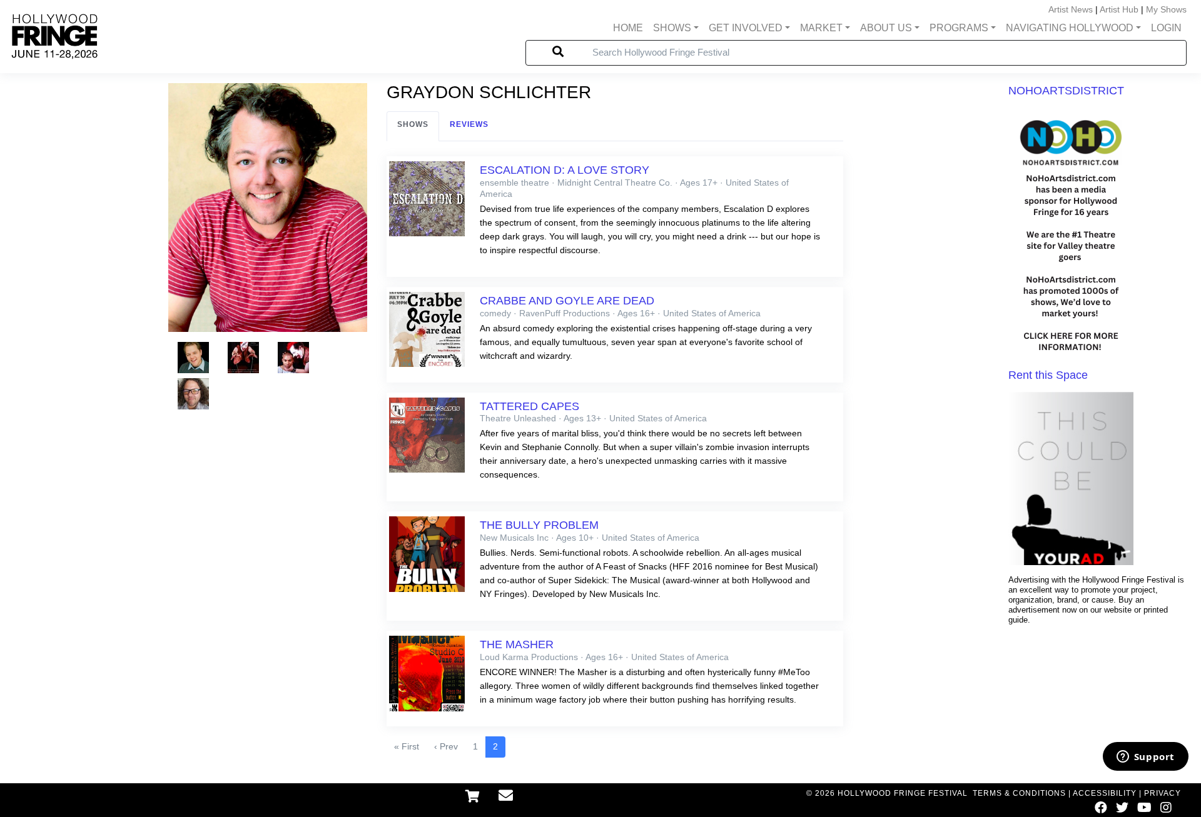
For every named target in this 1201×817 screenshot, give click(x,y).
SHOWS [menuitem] (672, 28)
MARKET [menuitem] (821, 28)
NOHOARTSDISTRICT (1066, 90)
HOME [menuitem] (628, 28)
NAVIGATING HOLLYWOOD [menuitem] (1069, 28)
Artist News (1070, 9)
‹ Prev (446, 746)
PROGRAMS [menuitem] (959, 28)
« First (406, 746)
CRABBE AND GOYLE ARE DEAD (567, 300)
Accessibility (1105, 793)
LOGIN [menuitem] (1166, 28)
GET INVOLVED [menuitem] (746, 28)
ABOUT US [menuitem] (886, 28)
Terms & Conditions (1019, 793)
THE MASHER (517, 644)
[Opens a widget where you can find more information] (1145, 757)
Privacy (1162, 793)
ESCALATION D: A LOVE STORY (564, 170)
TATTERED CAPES (529, 406)
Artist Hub (1119, 9)
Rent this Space (1048, 375)
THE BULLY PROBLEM (539, 525)
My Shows (1166, 9)
